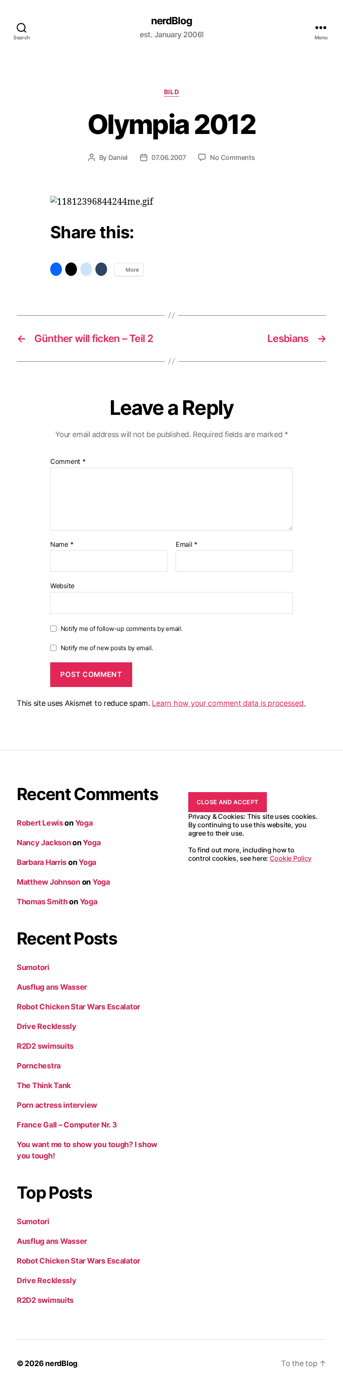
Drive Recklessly (47, 1026)
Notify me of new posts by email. (107, 648)
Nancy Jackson (44, 842)
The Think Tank (44, 1085)
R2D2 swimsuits (45, 1046)
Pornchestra (39, 1065)
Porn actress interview (57, 1105)
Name (61, 544)
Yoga (84, 822)
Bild (171, 92)
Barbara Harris (42, 862)
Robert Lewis (40, 822)
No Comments (232, 157)
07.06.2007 (168, 157)
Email (186, 544)
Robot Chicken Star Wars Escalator (78, 1006)
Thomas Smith (42, 901)
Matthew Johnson (48, 881)
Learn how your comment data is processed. (228, 703)
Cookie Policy (291, 858)
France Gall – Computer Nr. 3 (67, 1124)
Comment (68, 462)
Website (62, 586)
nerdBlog (171, 21)
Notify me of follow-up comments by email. (122, 629)
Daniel (118, 157)
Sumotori (33, 967)
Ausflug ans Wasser (52, 987)
